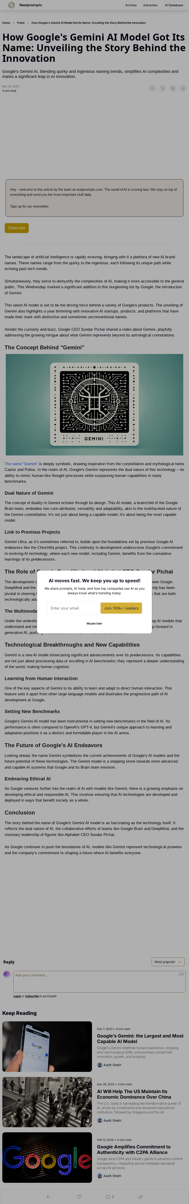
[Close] (145, 578)
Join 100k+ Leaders (121, 608)
